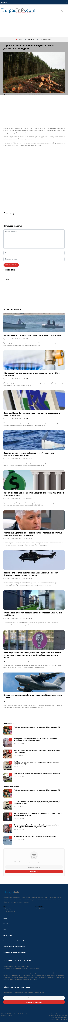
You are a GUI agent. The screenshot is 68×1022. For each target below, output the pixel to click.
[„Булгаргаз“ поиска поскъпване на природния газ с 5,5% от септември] (34, 360)
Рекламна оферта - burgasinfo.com (15, 941)
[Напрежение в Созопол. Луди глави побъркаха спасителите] (34, 322)
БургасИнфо (6, 94)
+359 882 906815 (40, 909)
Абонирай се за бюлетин (34, 1002)
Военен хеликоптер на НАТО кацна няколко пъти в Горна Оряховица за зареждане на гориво (30, 574)
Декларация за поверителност (14, 946)
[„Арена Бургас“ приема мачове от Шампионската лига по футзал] (7, 777)
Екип (5, 929)
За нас (5, 924)
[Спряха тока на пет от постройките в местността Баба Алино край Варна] (34, 600)
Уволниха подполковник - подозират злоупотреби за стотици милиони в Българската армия (32, 534)
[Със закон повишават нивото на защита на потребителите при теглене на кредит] (34, 480)
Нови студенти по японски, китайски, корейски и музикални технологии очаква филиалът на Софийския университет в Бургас (32, 655)
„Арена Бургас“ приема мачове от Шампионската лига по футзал (37, 773)
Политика (29, 379)
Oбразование (30, 661)
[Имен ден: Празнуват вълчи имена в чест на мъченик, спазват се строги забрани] (7, 754)
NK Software (9, 1015)
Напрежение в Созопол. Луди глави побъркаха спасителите (32, 335)
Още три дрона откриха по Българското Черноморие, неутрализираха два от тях (29, 454)
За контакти (7, 935)
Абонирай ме (34, 871)
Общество (30, 94)
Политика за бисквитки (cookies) (14, 952)
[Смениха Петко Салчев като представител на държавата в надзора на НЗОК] (34, 400)
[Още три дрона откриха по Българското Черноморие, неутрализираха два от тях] (34, 440)
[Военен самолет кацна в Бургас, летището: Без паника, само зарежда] (34, 682)
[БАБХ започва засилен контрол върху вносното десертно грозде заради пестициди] (7, 765)
